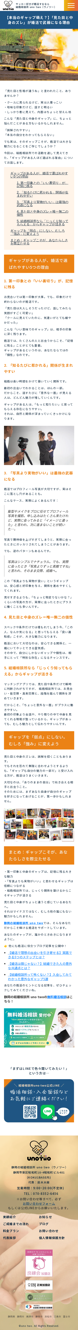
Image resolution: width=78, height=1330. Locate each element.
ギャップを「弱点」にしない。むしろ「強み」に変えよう (37, 232)
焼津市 (29, 1316)
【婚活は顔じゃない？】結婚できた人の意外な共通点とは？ (40, 965)
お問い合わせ (48, 1230)
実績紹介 (9, 1216)
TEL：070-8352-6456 (39, 1193)
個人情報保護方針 (52, 1237)
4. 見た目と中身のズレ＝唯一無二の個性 (42, 213)
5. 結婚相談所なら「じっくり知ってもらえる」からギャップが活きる (42, 222)
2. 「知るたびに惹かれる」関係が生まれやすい (42, 194)
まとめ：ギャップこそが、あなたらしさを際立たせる (39, 241)
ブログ (44, 1223)
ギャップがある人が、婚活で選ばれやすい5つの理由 (39, 175)
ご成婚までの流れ (16, 1223)
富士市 (66, 1316)
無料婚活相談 (56, 996)
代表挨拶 (9, 1237)
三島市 (57, 1316)
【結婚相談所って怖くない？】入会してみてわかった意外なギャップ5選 (40, 976)
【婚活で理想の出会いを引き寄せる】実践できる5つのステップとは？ (40, 954)
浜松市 (48, 1316)
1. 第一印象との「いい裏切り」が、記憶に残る (42, 184)
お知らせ (45, 1216)
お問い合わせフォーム (39, 1203)
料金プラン (11, 1230)
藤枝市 (39, 1316)
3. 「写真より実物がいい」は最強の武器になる (42, 203)
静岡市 (20, 1316)
